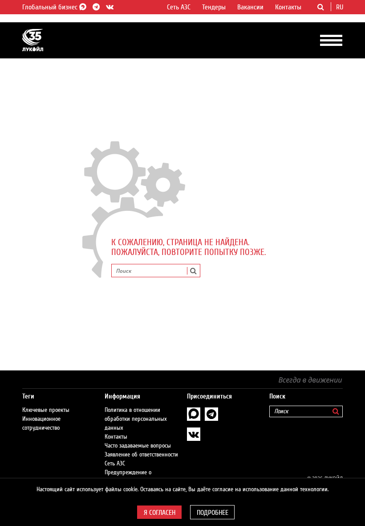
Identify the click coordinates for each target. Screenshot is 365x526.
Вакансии (250, 7)
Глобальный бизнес (50, 7)
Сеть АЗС (179, 7)
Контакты (288, 7)
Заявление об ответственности (141, 454)
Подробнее (212, 513)
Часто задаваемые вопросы (138, 445)
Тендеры (214, 7)
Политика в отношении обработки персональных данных (136, 419)
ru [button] (340, 7)
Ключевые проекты (45, 410)
